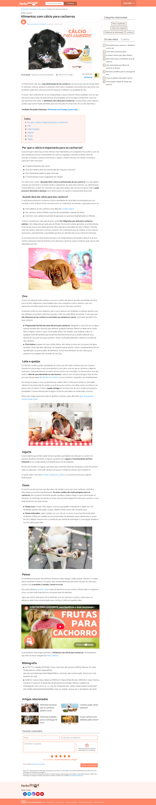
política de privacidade (38, 764)
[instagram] (33, 794)
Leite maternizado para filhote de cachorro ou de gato (117, 67)
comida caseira (68, 208)
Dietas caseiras (42, 9)
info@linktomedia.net (76, 775)
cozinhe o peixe (43, 589)
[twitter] (29, 794)
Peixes (30, 139)
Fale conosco (60, 802)
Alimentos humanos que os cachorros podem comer (48, 708)
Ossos (30, 136)
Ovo (29, 125)
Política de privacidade (85, 802)
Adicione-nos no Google (65, 75)
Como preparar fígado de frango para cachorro (119, 83)
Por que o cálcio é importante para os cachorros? (47, 122)
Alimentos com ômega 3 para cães (63, 109)
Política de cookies (99, 802)
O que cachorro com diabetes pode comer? (89, 718)
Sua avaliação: (48, 760)
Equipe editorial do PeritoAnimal (38, 24)
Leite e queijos (33, 129)
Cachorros (88, 77)
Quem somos (50, 802)
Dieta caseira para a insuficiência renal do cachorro (120, 60)
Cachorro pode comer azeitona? (89, 706)
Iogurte (31, 132)
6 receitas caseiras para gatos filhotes (119, 55)
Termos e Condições (71, 802)
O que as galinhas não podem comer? (119, 78)
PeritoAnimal (24, 9)
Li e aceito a (35, 764)
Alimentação (32, 9)
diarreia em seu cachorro (49, 377)
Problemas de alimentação (114, 32)
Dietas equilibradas (118, 23)
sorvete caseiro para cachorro (54, 474)
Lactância (129, 32)
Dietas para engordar (119, 28)
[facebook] (25, 794)
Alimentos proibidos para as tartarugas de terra (120, 73)
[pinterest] (42, 794)
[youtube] (38, 794)
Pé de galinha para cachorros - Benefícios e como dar (120, 47)
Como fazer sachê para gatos (116, 51)
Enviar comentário (89, 765)
